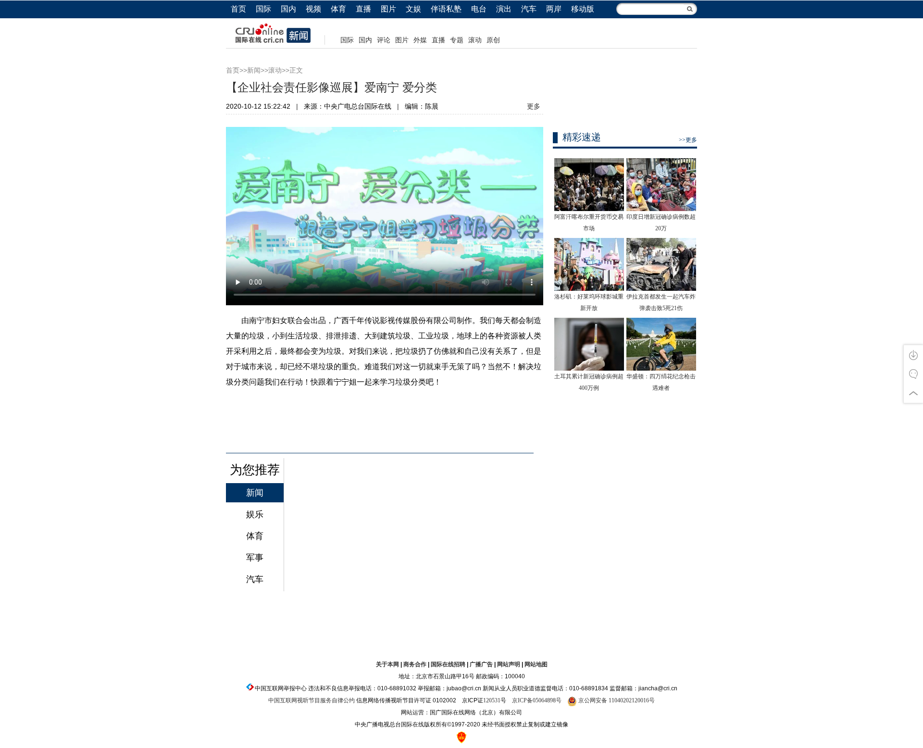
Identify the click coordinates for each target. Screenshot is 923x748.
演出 (503, 9)
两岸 (553, 9)
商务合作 (414, 664)
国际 (263, 9)
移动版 (582, 9)
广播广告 (481, 664)
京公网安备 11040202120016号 (616, 700)
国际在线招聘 (448, 664)
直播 (363, 9)
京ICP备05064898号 (536, 700)
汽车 (528, 9)
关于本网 (387, 664)
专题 (456, 40)
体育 (338, 9)
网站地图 (536, 664)
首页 (238, 9)
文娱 (413, 9)
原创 (493, 40)
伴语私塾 (446, 9)
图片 (388, 9)
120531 (491, 700)
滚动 (475, 40)
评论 (383, 40)
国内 (288, 9)
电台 (478, 9)
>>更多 (688, 140)
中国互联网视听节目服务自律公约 (311, 700)
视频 (313, 9)
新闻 (254, 70)
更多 (533, 106)
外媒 (420, 40)
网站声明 (508, 664)
